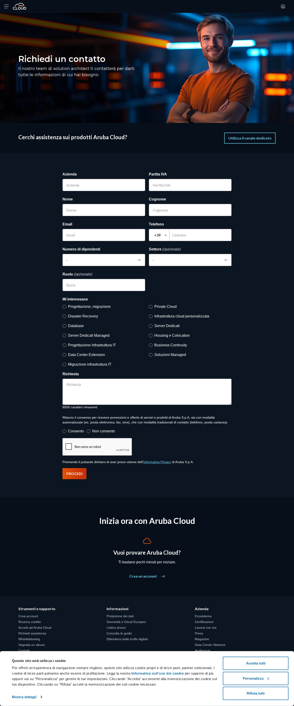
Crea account (28, 616)
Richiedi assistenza (32, 633)
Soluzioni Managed (170, 355)
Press (199, 633)
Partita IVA (158, 174)
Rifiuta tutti (256, 693)
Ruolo (77, 274)
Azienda (69, 174)
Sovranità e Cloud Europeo (126, 622)
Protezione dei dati (120, 616)
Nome (67, 199)
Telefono (156, 224)
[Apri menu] (6, 6)
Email (67, 224)
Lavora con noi (205, 627)
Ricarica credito (29, 622)
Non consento (103, 431)
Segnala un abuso (31, 645)
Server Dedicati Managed (89, 335)
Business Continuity (170, 345)
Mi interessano (75, 299)
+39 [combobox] (157, 235)
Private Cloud (165, 307)
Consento (76, 431)
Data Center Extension (86, 355)
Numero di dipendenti (81, 249)
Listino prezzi (116, 627)
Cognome (157, 199)
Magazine (202, 639)
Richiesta (70, 374)
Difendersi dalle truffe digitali (127, 639)
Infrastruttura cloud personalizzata (181, 316)
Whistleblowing (29, 639)
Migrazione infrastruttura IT (89, 364)
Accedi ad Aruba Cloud (34, 627)
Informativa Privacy (157, 462)
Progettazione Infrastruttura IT (92, 345)
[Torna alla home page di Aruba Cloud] (19, 6)
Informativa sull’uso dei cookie (157, 673)
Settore (165, 249)
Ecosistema (203, 616)
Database (76, 326)
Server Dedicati (167, 326)
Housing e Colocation (172, 335)
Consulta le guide (119, 633)
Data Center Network (210, 645)
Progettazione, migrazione (89, 307)
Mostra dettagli (24, 697)
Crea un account (143, 576)
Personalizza (253, 678)
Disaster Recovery (83, 316)
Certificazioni (204, 622)
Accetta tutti (256, 663)
